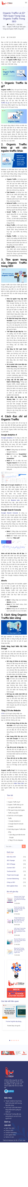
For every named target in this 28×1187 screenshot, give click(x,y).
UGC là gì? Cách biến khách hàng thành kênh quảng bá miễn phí (13, 1110)
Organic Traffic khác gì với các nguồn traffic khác (15, 806)
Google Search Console (16, 824)
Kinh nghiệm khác (10, 1135)
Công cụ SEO (9, 1130)
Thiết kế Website (8, 1140)
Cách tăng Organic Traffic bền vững (17, 830)
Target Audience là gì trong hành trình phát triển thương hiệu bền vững (13, 1103)
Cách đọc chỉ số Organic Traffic (15, 817)
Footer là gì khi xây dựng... (14, 1021)
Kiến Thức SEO (9, 1128)
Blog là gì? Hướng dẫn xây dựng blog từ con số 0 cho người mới (13, 1116)
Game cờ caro (9, 1137)
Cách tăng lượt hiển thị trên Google (17, 836)
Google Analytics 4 (14, 821)
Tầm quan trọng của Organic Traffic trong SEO (16, 811)
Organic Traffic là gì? (14, 802)
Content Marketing (10, 1132)
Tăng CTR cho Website (16, 840)
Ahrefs (11, 826)
